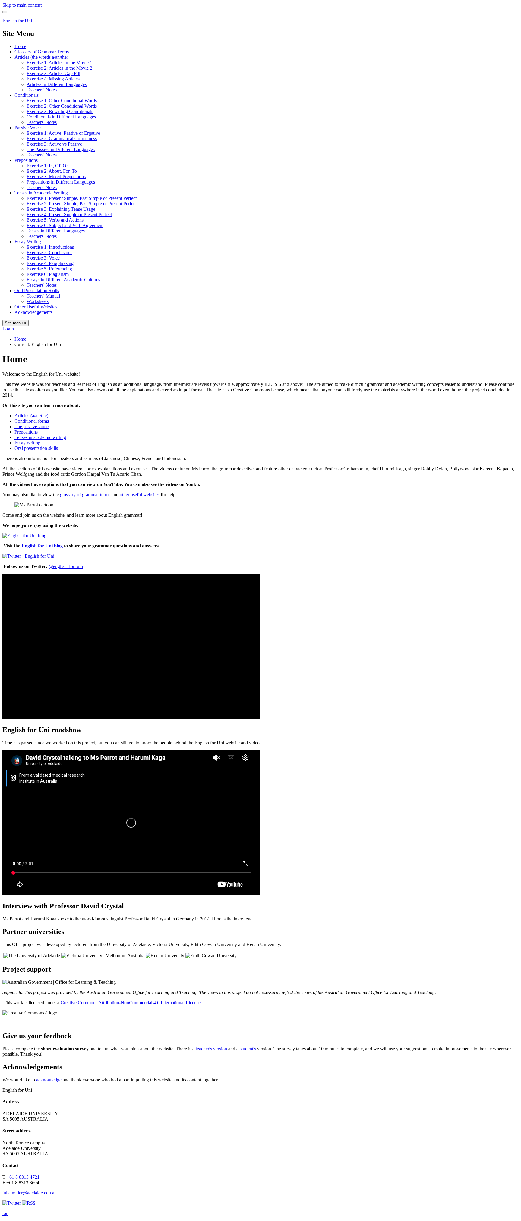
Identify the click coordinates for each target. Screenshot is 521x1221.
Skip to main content (22, 5)
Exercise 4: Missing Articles (53, 78)
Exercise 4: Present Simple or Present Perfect (69, 214)
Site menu (15, 323)
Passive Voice (27, 127)
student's (248, 1048)
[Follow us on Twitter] (12, 1203)
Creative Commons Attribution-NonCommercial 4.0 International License (131, 1002)
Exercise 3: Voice (43, 257)
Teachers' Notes (42, 89)
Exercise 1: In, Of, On (48, 165)
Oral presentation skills (36, 448)
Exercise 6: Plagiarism (48, 274)
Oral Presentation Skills (36, 290)
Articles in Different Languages (57, 84)
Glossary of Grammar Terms (41, 51)
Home (20, 46)
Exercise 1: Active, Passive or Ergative (63, 133)
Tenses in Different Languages (56, 230)
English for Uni (17, 20)
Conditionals (26, 95)
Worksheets (38, 301)
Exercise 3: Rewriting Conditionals (60, 111)
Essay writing (27, 442)
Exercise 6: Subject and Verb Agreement (65, 225)
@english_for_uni (66, 566)
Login (8, 328)
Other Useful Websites (35, 306)
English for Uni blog (42, 545)
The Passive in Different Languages (61, 149)
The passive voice (31, 426)
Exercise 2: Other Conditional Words (62, 106)
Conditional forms (31, 421)
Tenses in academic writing (40, 437)
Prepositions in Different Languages (61, 182)
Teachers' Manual (43, 295)
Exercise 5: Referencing (49, 268)
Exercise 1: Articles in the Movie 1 (59, 62)
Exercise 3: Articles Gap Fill (53, 73)
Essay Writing (27, 241)
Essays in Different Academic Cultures (63, 279)
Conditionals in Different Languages (61, 116)
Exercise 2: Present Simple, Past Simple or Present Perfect (82, 203)
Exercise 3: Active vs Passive (54, 144)
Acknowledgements (33, 312)
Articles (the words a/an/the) (41, 57)
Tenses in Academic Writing (41, 192)
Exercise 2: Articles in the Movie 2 (59, 68)
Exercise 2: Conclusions (49, 252)
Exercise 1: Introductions (50, 247)
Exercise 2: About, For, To (52, 171)
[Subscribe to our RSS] (29, 1203)
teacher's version (211, 1048)
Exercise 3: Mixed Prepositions (56, 176)
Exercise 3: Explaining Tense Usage (61, 209)
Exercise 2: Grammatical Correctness (62, 138)
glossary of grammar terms (85, 494)
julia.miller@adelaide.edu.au (29, 1192)
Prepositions (26, 160)
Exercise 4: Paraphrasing (50, 263)
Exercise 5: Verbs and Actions (55, 219)
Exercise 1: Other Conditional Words (62, 100)
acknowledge (49, 1079)
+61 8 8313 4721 (23, 1177)
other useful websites (139, 494)
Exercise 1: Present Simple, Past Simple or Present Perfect (82, 198)
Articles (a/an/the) (31, 415)
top (5, 1213)
